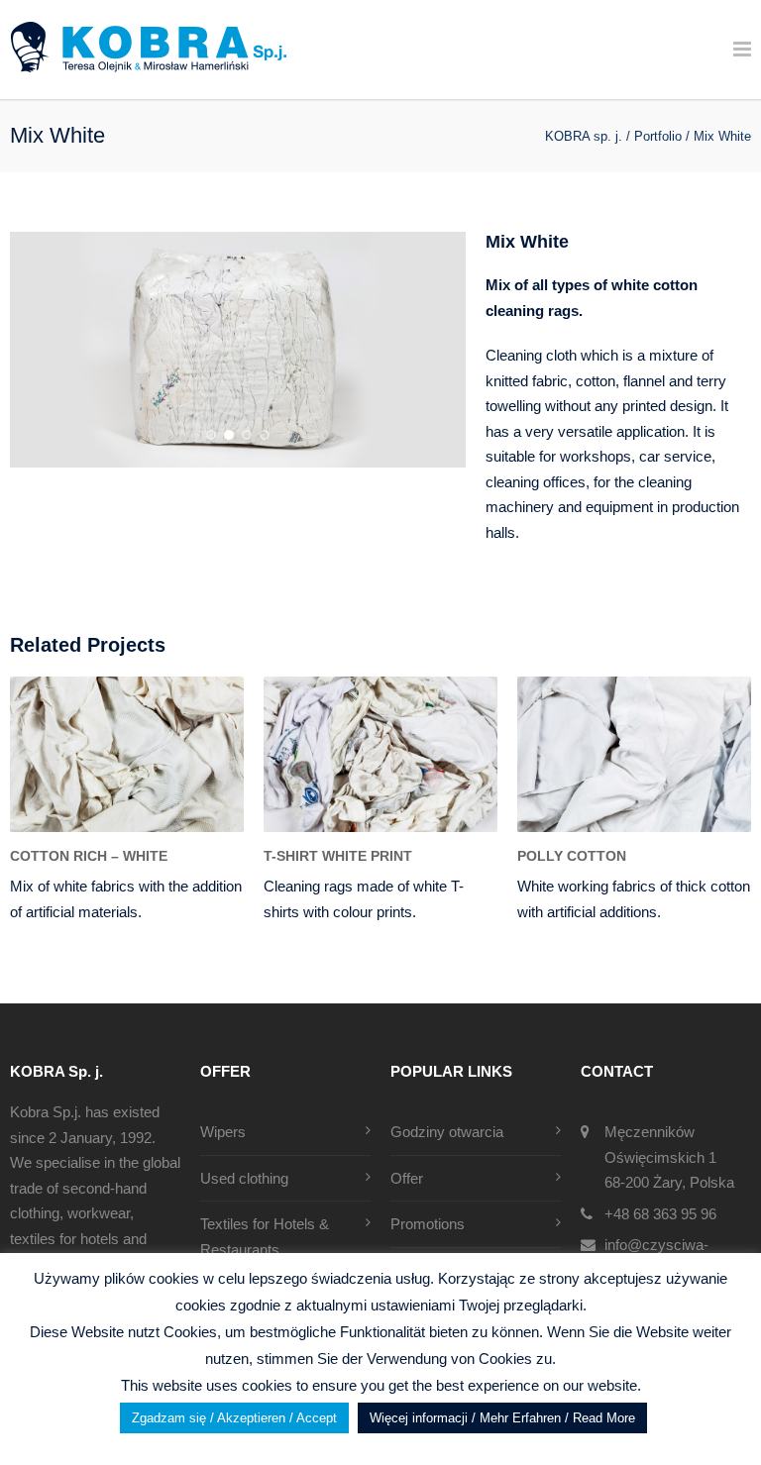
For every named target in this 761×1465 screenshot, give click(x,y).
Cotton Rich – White (88, 856)
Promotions (427, 1223)
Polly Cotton (571, 856)
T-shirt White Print (338, 856)
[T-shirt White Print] (380, 754)
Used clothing (244, 1178)
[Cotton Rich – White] (127, 754)
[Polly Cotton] (634, 754)
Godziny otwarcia (446, 1131)
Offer (406, 1178)
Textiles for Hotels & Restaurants (264, 1236)
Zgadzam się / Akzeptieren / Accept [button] (234, 1418)
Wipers (223, 1131)
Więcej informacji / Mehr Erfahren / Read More (502, 1418)
